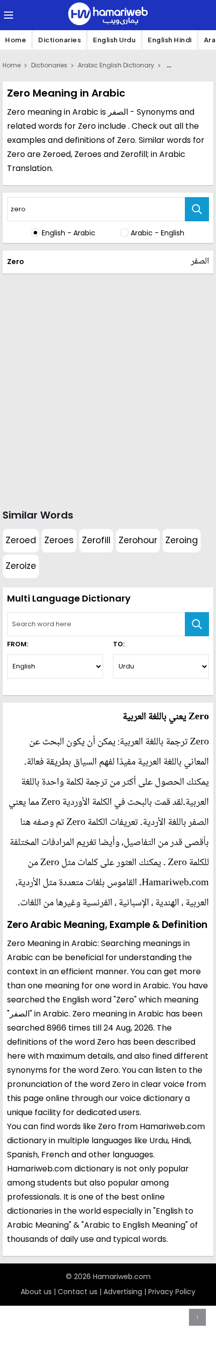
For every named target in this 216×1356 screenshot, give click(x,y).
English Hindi (170, 40)
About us (36, 1292)
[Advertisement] (108, 389)
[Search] (197, 209)
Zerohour (138, 540)
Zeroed (21, 540)
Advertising (122, 1292)
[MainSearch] (197, 624)
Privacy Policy (171, 1292)
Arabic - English (157, 233)
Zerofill (96, 540)
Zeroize (21, 566)
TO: (119, 644)
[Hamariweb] (108, 15)
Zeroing (181, 540)
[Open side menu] (7, 15)
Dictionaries (59, 40)
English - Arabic (68, 233)
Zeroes (59, 540)
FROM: (17, 644)
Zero (15, 262)
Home (15, 40)
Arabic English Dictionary (116, 65)
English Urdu (114, 40)
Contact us (77, 1292)
